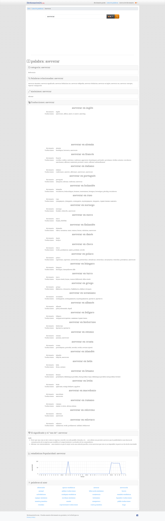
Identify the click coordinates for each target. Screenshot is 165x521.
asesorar (96, 488)
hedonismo (96, 498)
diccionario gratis (99, 3)
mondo (68, 501)
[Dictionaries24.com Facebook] (137, 515)
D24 (29, 9)
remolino (41, 505)
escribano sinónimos (68, 498)
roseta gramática (96, 505)
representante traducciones (69, 505)
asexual (41, 491)
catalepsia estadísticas (68, 494)
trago (124, 505)
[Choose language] (111, 16)
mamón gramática (41, 501)
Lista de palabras (112, 3)
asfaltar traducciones (69, 491)
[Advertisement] (82, 37)
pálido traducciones (123, 501)
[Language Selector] (136, 2)
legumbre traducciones (124, 498)
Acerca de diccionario (126, 3)
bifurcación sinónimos (96, 491)
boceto (124, 491)
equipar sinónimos (41, 498)
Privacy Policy (31, 517)
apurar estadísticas (68, 488)
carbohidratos (41, 494)
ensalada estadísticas (124, 494)
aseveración (124, 488)
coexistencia (96, 494)
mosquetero (96, 501)
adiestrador (41, 488)
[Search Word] (117, 16)
